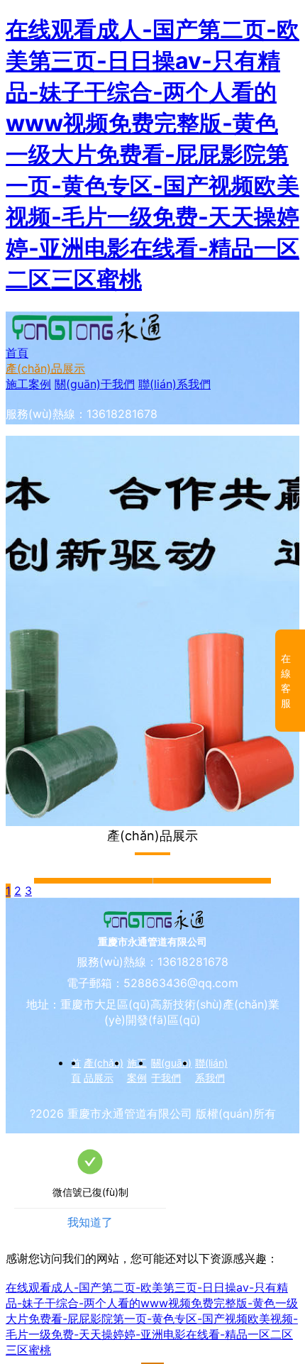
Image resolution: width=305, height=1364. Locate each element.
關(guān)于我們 (95, 384)
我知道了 (90, 1222)
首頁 (17, 353)
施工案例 (28, 384)
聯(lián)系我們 (174, 384)
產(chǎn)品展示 (45, 368)
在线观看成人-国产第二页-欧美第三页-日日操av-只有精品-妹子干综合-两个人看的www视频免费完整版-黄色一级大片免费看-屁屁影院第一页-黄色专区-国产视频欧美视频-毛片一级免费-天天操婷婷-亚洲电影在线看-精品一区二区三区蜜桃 (152, 154)
